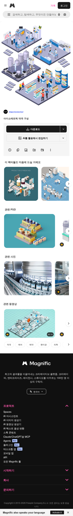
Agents (10, 440)
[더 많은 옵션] (50, 150)
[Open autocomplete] (7, 14)
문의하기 (8, 490)
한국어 (36, 391)
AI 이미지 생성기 (12, 420)
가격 (53, 5)
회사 (6, 480)
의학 (56, 344)
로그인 (64, 5)
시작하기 (8, 470)
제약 (31, 344)
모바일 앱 (8, 453)
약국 (9, 344)
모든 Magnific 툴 (12, 461)
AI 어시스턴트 (10, 416)
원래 (19, 29)
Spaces (7, 411)
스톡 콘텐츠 (9, 432)
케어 (20, 344)
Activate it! (57, 512)
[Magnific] (36, 364)
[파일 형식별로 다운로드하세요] (63, 129)
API (5, 457)
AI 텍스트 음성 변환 (13, 428)
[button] (36, 391)
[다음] (69, 184)
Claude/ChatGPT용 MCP (16, 436)
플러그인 (11, 444)
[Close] (68, 512)
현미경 (44, 344)
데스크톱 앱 (12, 449)
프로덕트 (8, 406)
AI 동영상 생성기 (12, 424)
